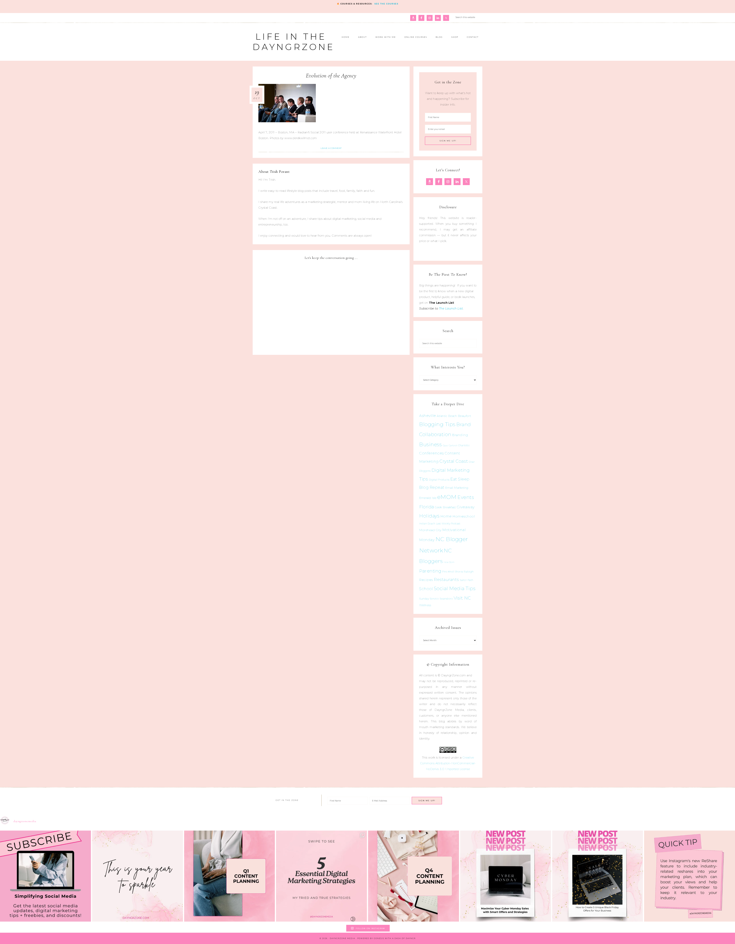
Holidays (429, 516)
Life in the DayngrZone (294, 41)
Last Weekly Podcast (448, 523)
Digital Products (439, 479)
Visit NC (462, 598)
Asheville (427, 415)
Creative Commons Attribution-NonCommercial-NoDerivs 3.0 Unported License (448, 763)
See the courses (386, 3)
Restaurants (446, 579)
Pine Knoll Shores (452, 571)
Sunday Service (429, 598)
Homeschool (463, 516)
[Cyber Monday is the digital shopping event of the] (505, 876)
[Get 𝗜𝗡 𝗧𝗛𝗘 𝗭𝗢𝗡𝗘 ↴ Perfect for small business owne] (45, 876)
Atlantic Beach (447, 416)
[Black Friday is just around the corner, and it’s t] (597, 876)
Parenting (430, 571)
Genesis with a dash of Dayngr (395, 938)
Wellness (425, 605)
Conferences (431, 453)
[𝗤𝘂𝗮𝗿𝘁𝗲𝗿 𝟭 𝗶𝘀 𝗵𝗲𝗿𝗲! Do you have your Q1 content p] (229, 876)
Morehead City (430, 530)
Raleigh (469, 571)
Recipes (426, 580)
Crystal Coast (453, 461)
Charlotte (464, 445)
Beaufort (464, 416)
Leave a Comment (331, 148)
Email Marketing (456, 488)
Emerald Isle (427, 498)
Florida (426, 506)
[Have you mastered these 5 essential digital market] (321, 876)
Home (446, 516)
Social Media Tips (455, 588)
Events (465, 497)
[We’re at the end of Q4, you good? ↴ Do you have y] (413, 876)
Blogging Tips (437, 424)
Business (430, 444)
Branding (460, 435)
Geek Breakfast (445, 507)
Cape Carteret (450, 445)
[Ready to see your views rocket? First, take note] (689, 876)
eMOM (447, 497)
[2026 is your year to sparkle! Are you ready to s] (137, 876)
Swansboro (446, 598)
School (426, 588)
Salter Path (466, 580)
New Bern (449, 562)
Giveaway (466, 507)
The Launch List (451, 308)
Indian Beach (427, 523)
